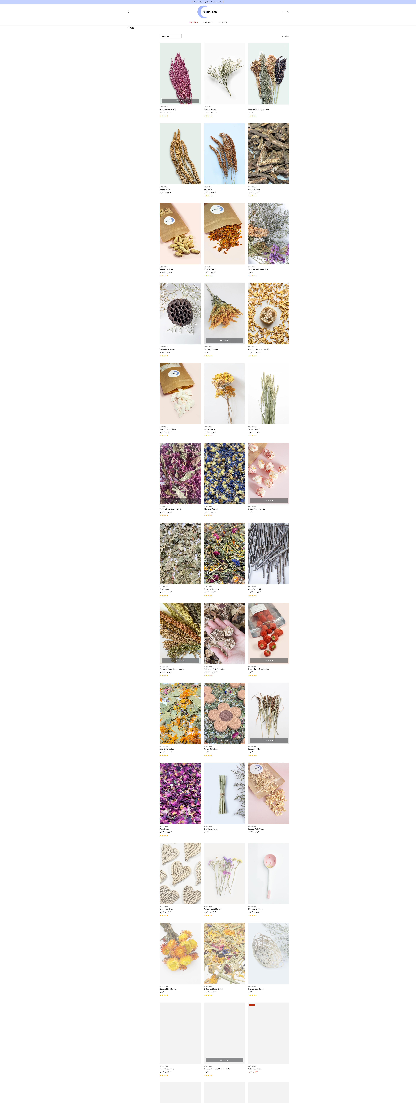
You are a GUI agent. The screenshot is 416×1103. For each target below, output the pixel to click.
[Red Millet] (224, 153)
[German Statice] (224, 73)
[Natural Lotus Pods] (180, 313)
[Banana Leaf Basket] (268, 953)
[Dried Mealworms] (180, 1033)
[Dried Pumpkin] (224, 233)
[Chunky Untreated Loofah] (268, 313)
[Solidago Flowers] (224, 313)
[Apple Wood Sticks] (268, 553)
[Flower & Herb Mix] (224, 553)
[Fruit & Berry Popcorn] (268, 473)
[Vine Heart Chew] (180, 873)
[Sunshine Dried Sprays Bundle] (180, 633)
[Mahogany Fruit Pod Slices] (224, 633)
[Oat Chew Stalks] (224, 793)
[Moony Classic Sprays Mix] (268, 73)
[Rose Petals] (180, 793)
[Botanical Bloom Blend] (224, 953)
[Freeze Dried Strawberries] (268, 633)
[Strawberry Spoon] (268, 873)
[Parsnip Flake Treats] (268, 793)
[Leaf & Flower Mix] (180, 713)
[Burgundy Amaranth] (180, 73)
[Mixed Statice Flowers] (224, 873)
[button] (128, 11)
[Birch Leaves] (180, 553)
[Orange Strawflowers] (180, 953)
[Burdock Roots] (268, 153)
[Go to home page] (208, 11)
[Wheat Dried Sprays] (268, 393)
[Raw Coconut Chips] (180, 393)
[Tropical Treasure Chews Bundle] (224, 1033)
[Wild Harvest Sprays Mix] (268, 233)
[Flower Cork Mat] (224, 713)
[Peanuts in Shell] (180, 233)
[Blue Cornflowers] (224, 473)
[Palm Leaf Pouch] (268, 1033)
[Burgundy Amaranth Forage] (180, 473)
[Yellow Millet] (180, 153)
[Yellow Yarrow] (224, 393)
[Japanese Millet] (268, 713)
